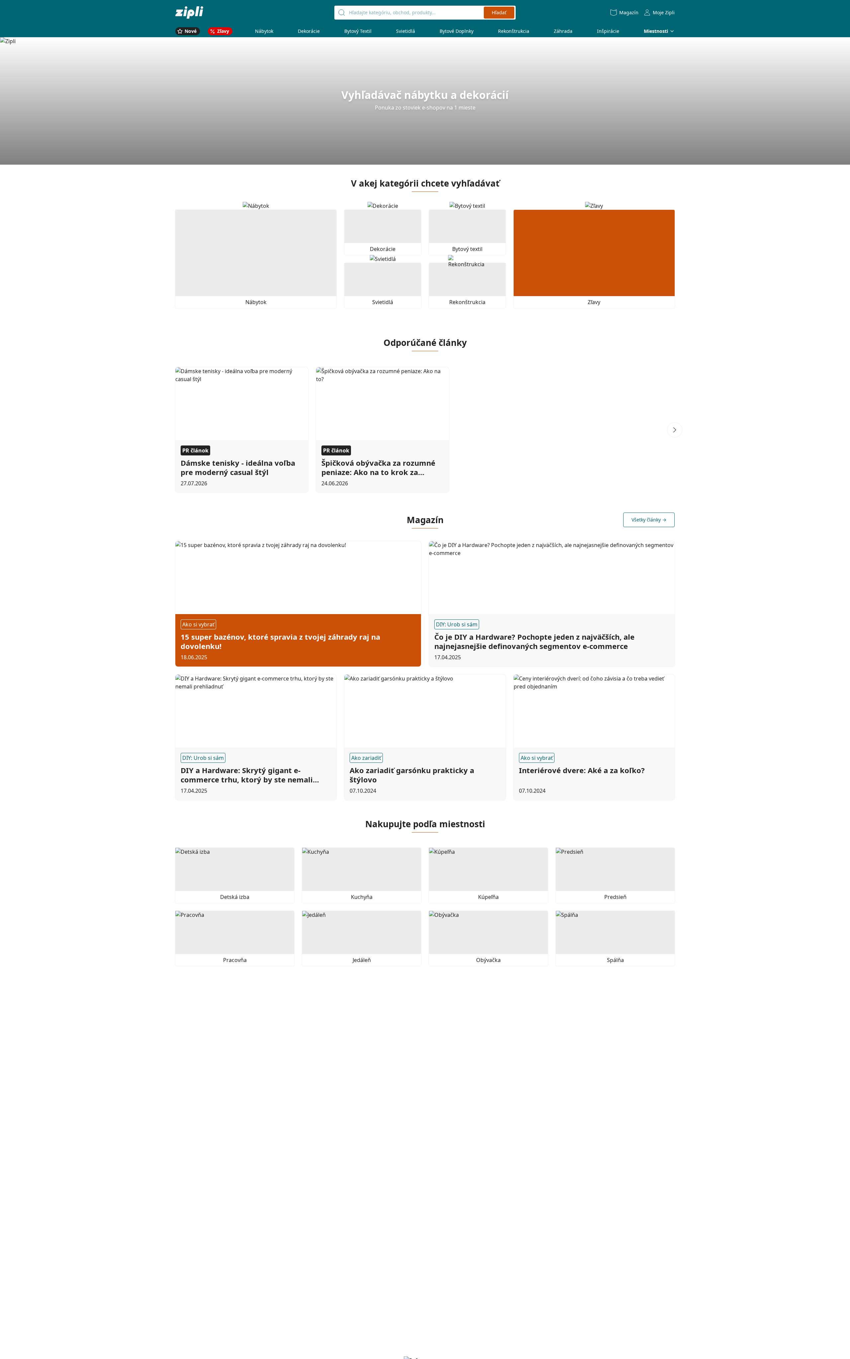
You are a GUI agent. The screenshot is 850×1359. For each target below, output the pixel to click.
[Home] (189, 12)
